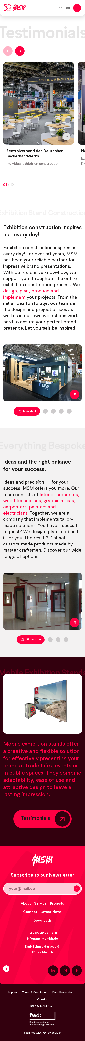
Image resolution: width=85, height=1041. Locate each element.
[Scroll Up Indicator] (21, 968)
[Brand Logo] (15, 8)
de (60, 8)
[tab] (27, 411)
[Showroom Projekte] (42, 601)
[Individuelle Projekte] (42, 372)
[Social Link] (53, 970)
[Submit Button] (77, 888)
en (68, 8)
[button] (77, 8)
